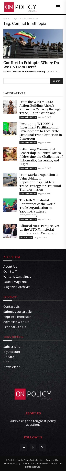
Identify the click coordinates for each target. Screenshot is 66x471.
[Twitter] (42, 447)
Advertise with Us (16, 322)
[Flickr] (23, 447)
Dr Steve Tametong (35, 71)
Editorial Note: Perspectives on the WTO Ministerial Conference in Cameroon (39, 229)
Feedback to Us (14, 327)
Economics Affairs (28, 117)
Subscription (12, 347)
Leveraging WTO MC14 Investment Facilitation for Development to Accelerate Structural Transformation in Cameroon (40, 131)
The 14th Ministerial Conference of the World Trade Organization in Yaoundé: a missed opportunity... (37, 207)
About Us (10, 266)
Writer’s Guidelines (17, 277)
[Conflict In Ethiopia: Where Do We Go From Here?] (33, 44)
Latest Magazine (15, 282)
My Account (11, 352)
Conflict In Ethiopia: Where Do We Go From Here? (31, 65)
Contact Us (11, 306)
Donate (8, 357)
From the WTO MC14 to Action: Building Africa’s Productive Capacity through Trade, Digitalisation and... (40, 107)
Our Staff (10, 271)
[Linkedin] (33, 447)
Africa (6, 57)
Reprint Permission (17, 317)
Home (6, 18)
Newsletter (11, 367)
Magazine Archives (16, 287)
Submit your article (17, 312)
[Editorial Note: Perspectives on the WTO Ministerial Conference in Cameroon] (10, 231)
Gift (6, 362)
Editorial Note (26, 237)
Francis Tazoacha (12, 71)
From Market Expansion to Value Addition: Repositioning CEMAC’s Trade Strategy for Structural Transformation (40, 182)
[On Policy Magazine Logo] (20, 7)
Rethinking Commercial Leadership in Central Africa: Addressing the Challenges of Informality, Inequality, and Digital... (41, 156)
